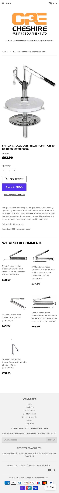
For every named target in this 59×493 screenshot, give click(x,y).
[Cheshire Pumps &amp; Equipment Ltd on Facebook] (49, 470)
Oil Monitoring (29, 414)
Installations (29, 410)
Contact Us (12, 465)
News (29, 420)
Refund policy (43, 465)
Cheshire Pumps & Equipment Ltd (32, 478)
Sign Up (51, 440)
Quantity (6, 165)
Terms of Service (27, 465)
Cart (55, 3)
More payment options (14, 195)
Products (30, 407)
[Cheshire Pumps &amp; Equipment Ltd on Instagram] (54, 470)
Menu (8, 3)
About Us (29, 424)
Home (5, 52)
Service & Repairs (29, 417)
